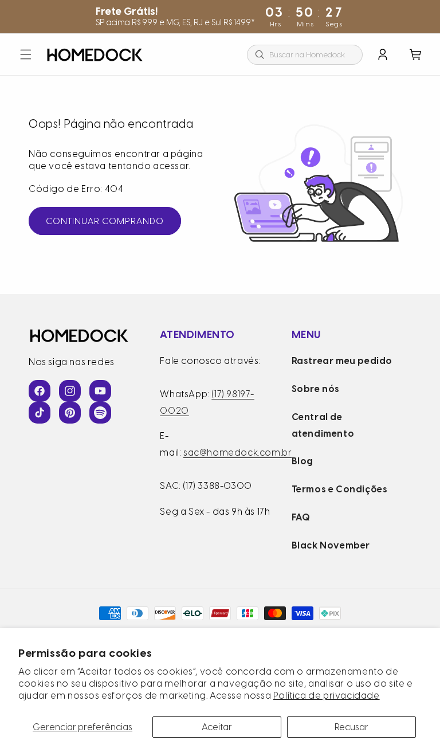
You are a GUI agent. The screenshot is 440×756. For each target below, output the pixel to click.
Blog (302, 461)
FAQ (301, 517)
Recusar (351, 727)
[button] (25, 54)
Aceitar (217, 727)
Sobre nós (316, 388)
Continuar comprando (105, 221)
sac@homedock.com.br (237, 452)
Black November (331, 545)
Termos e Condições (340, 489)
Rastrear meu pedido (342, 360)
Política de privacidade (326, 695)
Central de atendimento (323, 425)
